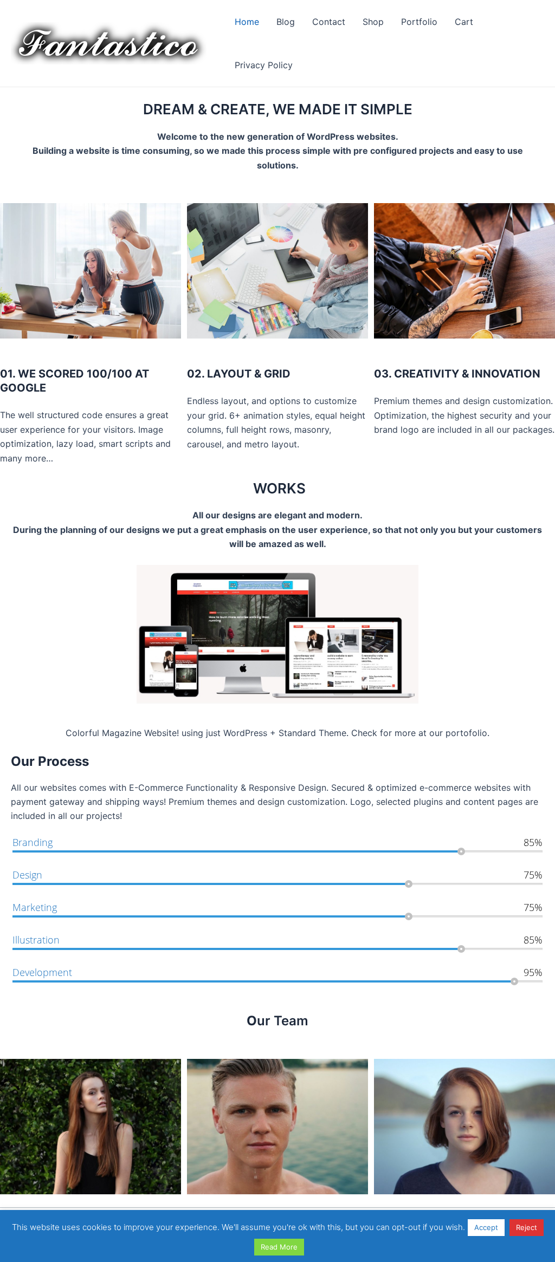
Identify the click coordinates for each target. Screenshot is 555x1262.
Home (247, 21)
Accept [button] (486, 1227)
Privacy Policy (264, 65)
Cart (464, 21)
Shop (373, 21)
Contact (328, 21)
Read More (279, 1247)
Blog (285, 21)
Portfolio (419, 21)
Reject (526, 1227)
